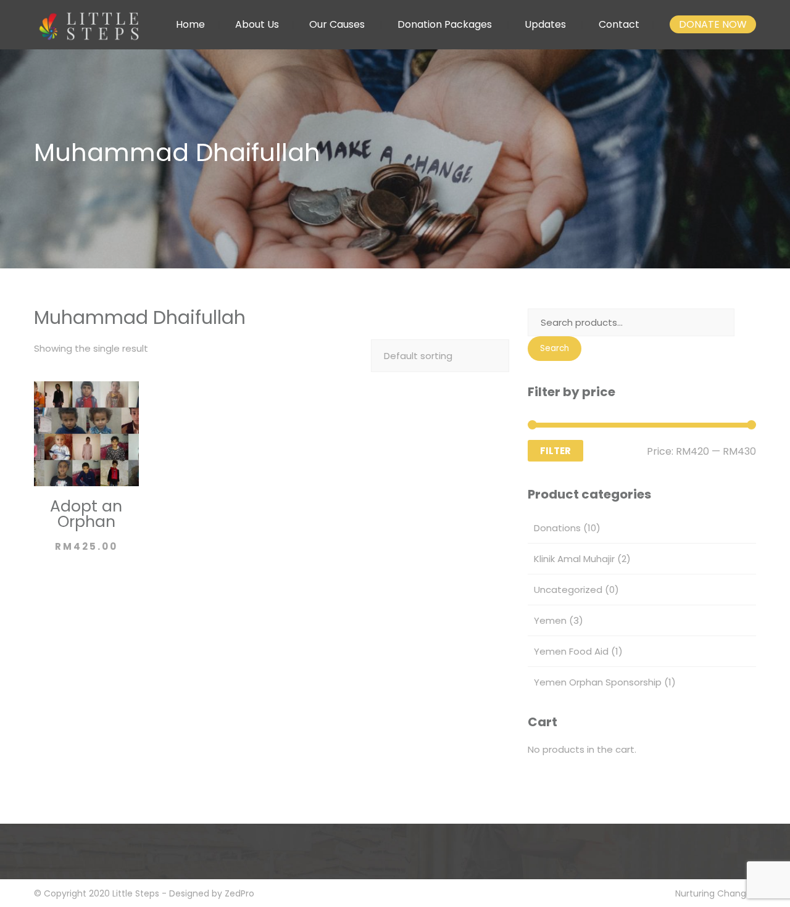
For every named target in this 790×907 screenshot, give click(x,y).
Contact (619, 24)
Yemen (550, 620)
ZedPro (239, 893)
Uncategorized (568, 589)
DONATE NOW (713, 24)
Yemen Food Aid (571, 651)
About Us (257, 24)
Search (554, 348)
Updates (545, 24)
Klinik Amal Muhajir (574, 558)
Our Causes (337, 24)
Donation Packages (444, 24)
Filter (555, 450)
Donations (557, 527)
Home (190, 24)
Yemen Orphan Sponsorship (598, 682)
